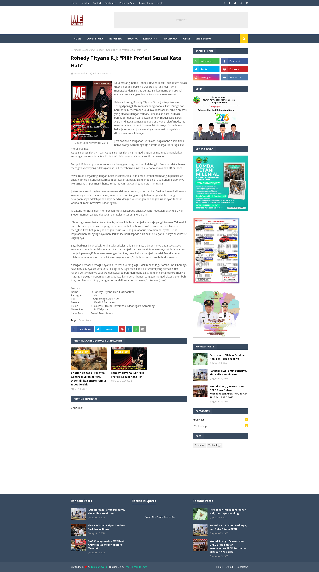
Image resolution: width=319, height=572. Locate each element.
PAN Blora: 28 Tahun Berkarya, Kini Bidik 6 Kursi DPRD (228, 372)
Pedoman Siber (127, 3)
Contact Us (242, 566)
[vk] (234, 77)
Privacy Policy (146, 3)
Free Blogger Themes (136, 566)
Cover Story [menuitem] (95, 38)
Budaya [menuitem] (132, 38)
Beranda (75, 49)
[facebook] (229, 3)
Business (220, 419)
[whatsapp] (224, 3)
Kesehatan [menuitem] (150, 38)
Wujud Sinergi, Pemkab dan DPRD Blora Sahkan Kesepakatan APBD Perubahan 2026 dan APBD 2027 (228, 392)
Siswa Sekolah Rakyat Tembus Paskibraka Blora (106, 527)
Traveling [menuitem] (115, 38)
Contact (97, 3)
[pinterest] (246, 3)
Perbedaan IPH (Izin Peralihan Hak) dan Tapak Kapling (228, 356)
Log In (160, 3)
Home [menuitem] (77, 38)
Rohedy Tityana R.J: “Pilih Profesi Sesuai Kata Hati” (127, 374)
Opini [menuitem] (186, 38)
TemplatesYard (99, 566)
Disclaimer (110, 3)
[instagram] (241, 3)
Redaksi (85, 3)
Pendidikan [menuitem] (170, 38)
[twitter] (235, 3)
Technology (220, 426)
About (230, 566)
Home (74, 3)
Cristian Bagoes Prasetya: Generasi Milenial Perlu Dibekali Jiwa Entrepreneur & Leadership (88, 378)
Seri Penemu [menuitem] (203, 38)
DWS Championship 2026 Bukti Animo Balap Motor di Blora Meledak (106, 544)
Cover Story (88, 49)
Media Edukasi (80, 73)
